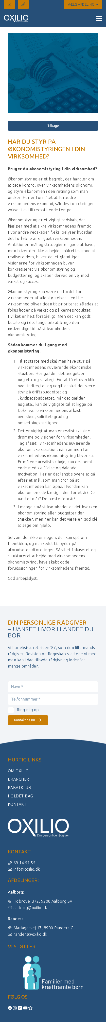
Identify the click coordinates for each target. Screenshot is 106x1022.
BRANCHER (18, 779)
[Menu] (99, 18)
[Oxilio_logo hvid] (16, 18)
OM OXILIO (18, 771)
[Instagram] (15, 1008)
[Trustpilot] (30, 1008)
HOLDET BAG (20, 796)
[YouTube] (25, 1008)
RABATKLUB (19, 787)
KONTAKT (17, 804)
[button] (83, 4)
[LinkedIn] (20, 1008)
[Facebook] (10, 1008)
